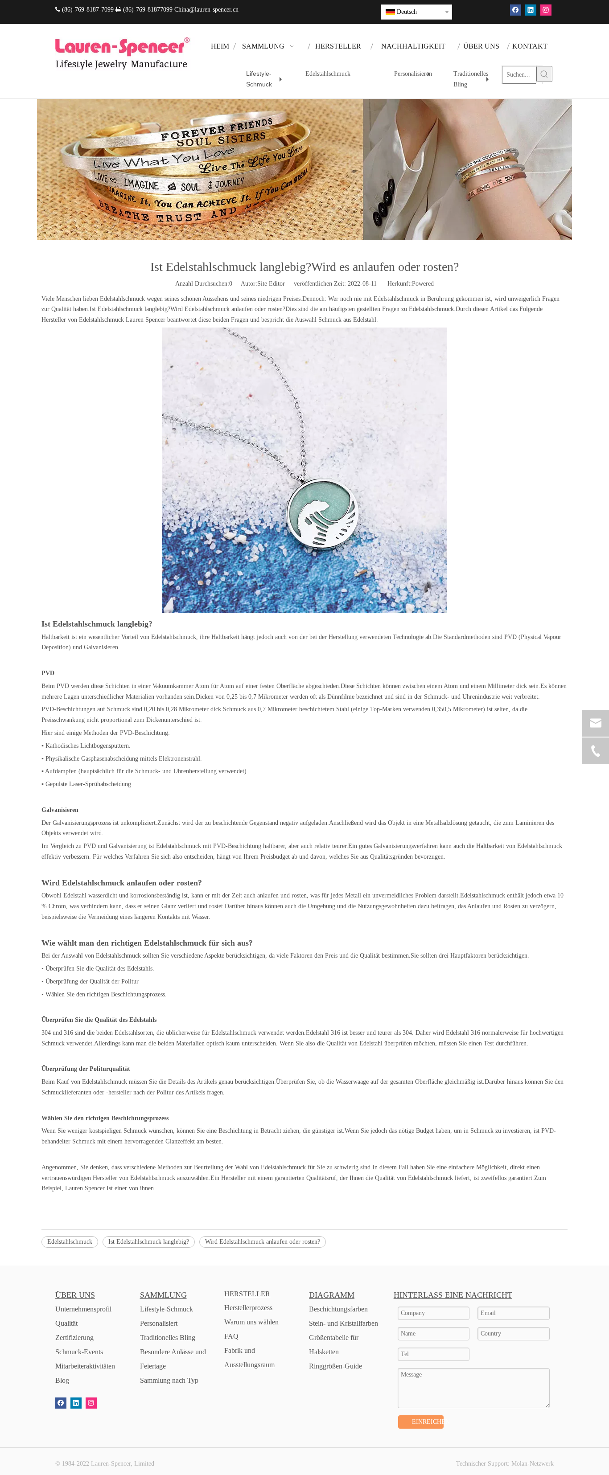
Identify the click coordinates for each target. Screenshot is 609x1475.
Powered (423, 283)
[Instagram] (545, 10)
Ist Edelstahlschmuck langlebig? (148, 1241)
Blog (62, 1380)
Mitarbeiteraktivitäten (85, 1366)
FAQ (231, 1336)
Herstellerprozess (248, 1307)
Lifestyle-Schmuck (266, 80)
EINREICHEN (428, 1421)
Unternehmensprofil (83, 1309)
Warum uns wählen (251, 1322)
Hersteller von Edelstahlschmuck (82, 319)
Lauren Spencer (85, 1188)
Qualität (66, 1323)
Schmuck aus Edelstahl (347, 319)
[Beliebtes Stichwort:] (544, 74)
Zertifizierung (74, 1337)
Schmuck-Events (79, 1352)
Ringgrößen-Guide (335, 1366)
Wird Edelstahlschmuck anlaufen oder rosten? (262, 1241)
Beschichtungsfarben (338, 1309)
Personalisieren (414, 77)
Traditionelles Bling (473, 80)
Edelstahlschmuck (327, 73)
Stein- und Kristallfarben (343, 1323)
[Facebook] (515, 10)
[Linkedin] (530, 10)
